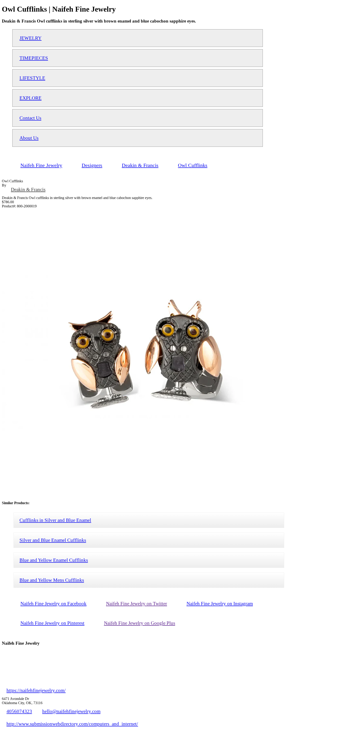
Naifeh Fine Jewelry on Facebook (53, 603)
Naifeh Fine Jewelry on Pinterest (52, 623)
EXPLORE (30, 98)
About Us (29, 138)
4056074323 (19, 711)
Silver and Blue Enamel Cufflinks (52, 540)
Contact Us (30, 118)
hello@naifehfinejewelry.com (71, 711)
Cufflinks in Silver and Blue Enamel (55, 520)
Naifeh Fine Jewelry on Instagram (220, 603)
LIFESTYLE (32, 78)
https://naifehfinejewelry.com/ (36, 690)
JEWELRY (30, 38)
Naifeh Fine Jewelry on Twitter (136, 603)
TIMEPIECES (33, 58)
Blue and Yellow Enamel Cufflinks (53, 560)
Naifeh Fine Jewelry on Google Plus (139, 623)
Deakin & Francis (28, 189)
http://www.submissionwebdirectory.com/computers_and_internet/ (72, 723)
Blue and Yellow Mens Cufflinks (51, 580)
